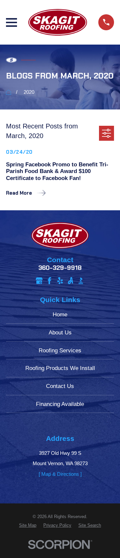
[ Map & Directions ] (60, 474)
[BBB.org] (80, 280)
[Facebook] (49, 280)
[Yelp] (60, 280)
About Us (60, 332)
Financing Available (60, 404)
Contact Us (60, 386)
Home (60, 314)
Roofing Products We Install (60, 368)
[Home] (57, 22)
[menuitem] (27, 525)
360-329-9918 (60, 268)
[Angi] (70, 280)
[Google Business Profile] (39, 280)
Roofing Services (60, 350)
